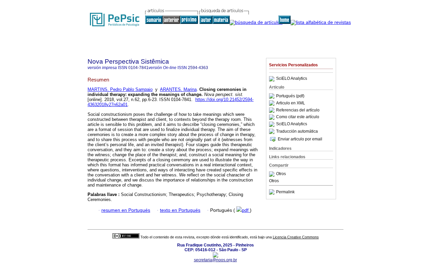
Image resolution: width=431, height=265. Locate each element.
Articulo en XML (290, 103)
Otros (281, 174)
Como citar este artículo (297, 117)
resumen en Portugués (125, 210)
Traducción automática (297, 131)
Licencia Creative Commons (296, 237)
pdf (246, 210)
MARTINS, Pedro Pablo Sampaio (120, 89)
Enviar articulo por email (300, 139)
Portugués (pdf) (290, 96)
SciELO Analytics (291, 78)
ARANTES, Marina (178, 89)
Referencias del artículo (298, 110)
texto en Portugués (180, 210)
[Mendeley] (272, 174)
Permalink (285, 192)
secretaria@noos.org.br (215, 260)
